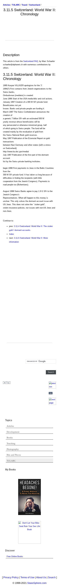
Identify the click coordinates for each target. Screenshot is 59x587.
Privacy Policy (11, 577)
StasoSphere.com (36, 583)
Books (10, 437)
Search (52, 577)
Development (13, 432)
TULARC (11, 461)
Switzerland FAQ (30, 61)
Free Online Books (15, 556)
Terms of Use (27, 577)
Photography (13, 449)
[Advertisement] (29, 32)
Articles (10, 426)
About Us (41, 577)
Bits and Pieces (14, 455)
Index (11, 234)
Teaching (11, 443)
